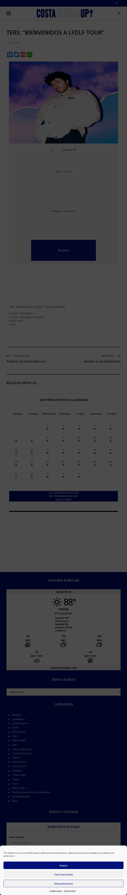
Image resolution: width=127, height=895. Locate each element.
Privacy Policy (70, 891)
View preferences (63, 883)
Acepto (63, 865)
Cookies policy (55, 891)
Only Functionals (63, 874)
